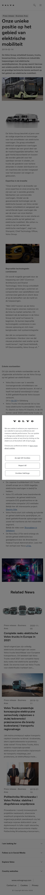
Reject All (22, 465)
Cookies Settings (22, 473)
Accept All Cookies (22, 458)
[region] (22, 447)
